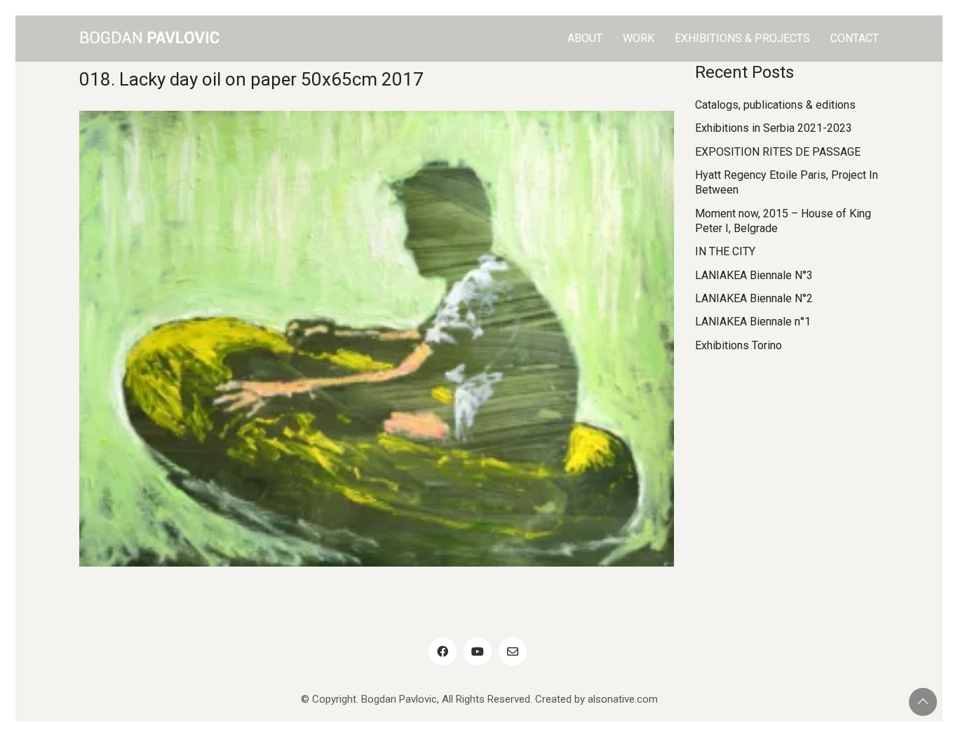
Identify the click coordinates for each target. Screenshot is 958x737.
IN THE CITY (725, 251)
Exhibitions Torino (738, 345)
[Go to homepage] (149, 38)
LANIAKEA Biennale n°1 (753, 321)
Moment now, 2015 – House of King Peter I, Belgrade (783, 221)
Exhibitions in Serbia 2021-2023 (773, 128)
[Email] (513, 651)
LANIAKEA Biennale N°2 (754, 298)
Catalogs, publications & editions (775, 104)
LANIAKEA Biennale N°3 (754, 275)
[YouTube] (478, 651)
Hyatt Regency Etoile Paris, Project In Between (786, 182)
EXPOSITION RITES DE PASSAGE (778, 151)
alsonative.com (623, 699)
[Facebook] (443, 651)
